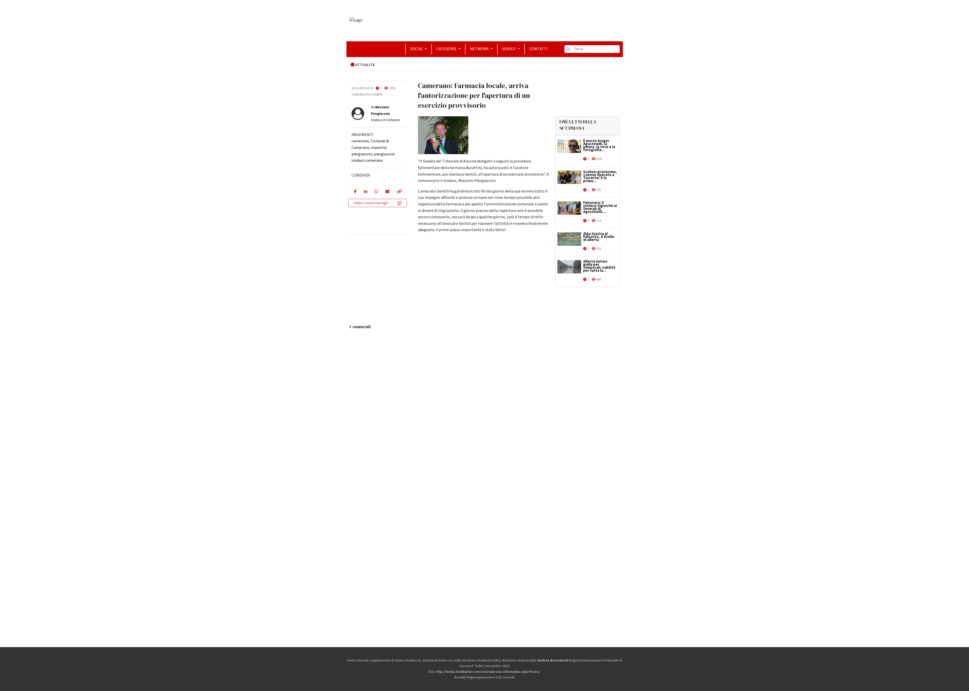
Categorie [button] (446, 49)
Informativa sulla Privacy (521, 671)
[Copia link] (399, 192)
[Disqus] (484, 395)
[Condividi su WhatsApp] (376, 192)
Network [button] (480, 49)
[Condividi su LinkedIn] (365, 192)
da (385, 113)
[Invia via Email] (387, 192)
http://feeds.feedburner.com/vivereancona (469, 671)
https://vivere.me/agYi (371, 203)
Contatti (538, 49)
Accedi (459, 677)
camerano (360, 141)
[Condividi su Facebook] (355, 192)
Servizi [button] (509, 49)
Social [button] (417, 49)
